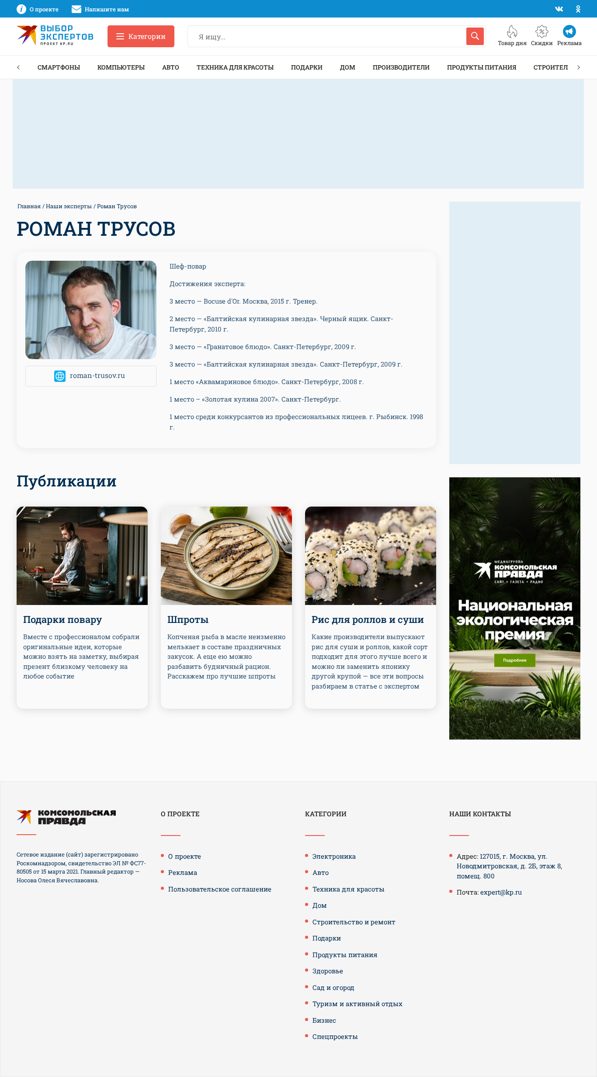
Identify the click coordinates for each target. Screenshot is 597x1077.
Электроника (334, 856)
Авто (170, 67)
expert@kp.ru (501, 892)
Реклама (182, 872)
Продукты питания (481, 67)
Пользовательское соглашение (219, 889)
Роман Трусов (117, 206)
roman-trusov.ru (97, 375)
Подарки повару (62, 619)
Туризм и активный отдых (357, 1003)
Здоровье (327, 970)
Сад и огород (333, 987)
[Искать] (475, 36)
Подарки (307, 67)
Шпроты (187, 619)
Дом (347, 67)
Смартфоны (59, 67)
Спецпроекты (335, 1036)
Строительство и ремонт (354, 921)
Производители (401, 67)
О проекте (184, 856)
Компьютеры (121, 67)
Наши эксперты (69, 206)
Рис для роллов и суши (368, 619)
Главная (29, 206)
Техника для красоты (235, 67)
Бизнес (324, 1020)
